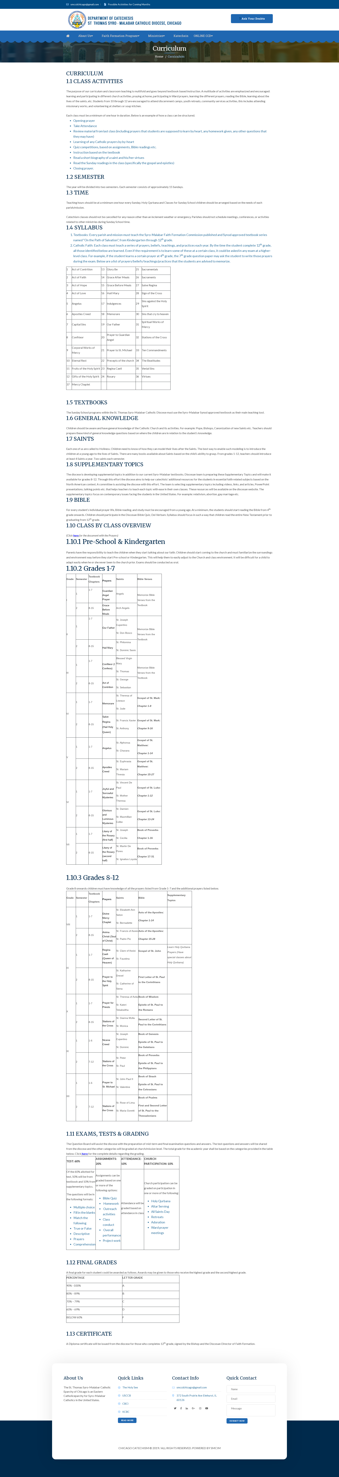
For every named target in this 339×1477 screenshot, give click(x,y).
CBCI (125, 1403)
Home (159, 56)
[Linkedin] (187, 1408)
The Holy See (130, 1387)
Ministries (155, 36)
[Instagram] (200, 1408)
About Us (84, 36)
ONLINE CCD (202, 36)
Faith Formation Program (120, 36)
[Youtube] (206, 1408)
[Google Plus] (193, 1408)
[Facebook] (181, 1408)
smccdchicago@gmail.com (84, 4)
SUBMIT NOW (237, 1420)
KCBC (125, 1411)
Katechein (181, 36)
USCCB (126, 1395)
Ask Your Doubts (253, 18)
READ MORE (127, 1420)
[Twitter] (175, 1408)
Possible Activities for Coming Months (129, 4)
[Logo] (126, 20)
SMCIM (216, 1448)
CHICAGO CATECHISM (133, 1448)
